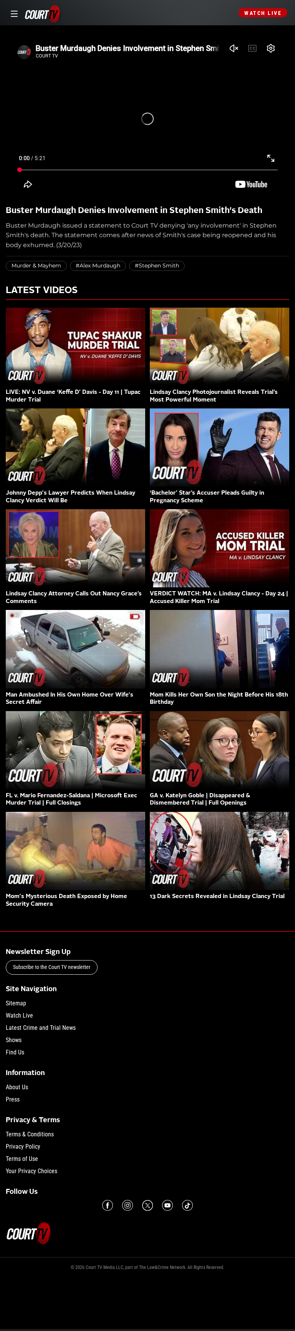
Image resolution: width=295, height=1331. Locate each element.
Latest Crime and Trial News (41, 1027)
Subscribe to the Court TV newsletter (51, 967)
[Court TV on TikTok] (187, 1205)
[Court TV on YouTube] (167, 1205)
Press (13, 1099)
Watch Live (263, 13)
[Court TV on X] (147, 1205)
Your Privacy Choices (31, 1171)
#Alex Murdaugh (98, 265)
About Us (17, 1087)
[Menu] (13, 12)
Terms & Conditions (30, 1134)
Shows (14, 1040)
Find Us (15, 1052)
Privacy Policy (23, 1146)
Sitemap (16, 1003)
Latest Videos (42, 290)
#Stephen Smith (157, 265)
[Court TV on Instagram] (127, 1205)
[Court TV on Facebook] (107, 1205)
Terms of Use (22, 1158)
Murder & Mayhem (36, 265)
